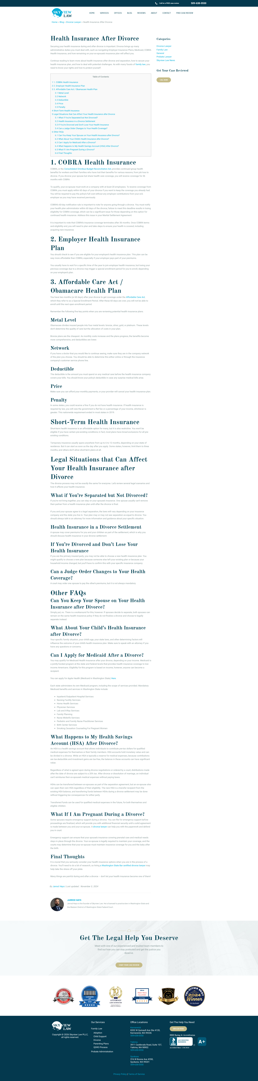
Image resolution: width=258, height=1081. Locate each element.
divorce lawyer (100, 826)
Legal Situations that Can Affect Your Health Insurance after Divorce (83, 114)
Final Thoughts (63, 153)
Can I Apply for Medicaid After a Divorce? (75, 142)
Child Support (100, 1036)
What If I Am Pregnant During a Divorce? (75, 149)
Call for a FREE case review (169, 3)
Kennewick (135, 1027)
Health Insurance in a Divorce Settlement (75, 121)
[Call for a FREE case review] (156, 3)
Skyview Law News (166, 60)
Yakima (134, 1042)
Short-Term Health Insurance (65, 110)
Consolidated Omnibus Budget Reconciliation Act (87, 169)
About (154, 13)
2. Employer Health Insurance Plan (68, 85)
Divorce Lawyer (73, 22)
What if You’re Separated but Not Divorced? (76, 117)
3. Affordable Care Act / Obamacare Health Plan (74, 89)
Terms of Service (136, 1074)
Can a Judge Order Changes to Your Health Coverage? (81, 128)
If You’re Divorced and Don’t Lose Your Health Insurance (82, 124)
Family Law (162, 49)
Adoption (98, 1032)
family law (141, 64)
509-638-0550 (198, 3)
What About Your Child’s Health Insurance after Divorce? (82, 139)
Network (60, 96)
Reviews (141, 13)
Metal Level (62, 93)
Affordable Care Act (135, 297)
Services (104, 13)
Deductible (61, 99)
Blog (129, 13)
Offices (118, 13)
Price (59, 103)
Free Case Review (184, 13)
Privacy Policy (120, 1074)
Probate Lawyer (164, 56)
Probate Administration (102, 1051)
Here (113, 678)
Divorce (97, 1040)
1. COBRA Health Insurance (65, 82)
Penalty (60, 107)
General (160, 53)
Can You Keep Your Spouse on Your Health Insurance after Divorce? (87, 135)
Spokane (134, 1056)
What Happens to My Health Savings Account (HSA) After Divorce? (87, 146)
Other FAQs (58, 131)
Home (92, 13)
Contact (166, 13)
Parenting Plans (101, 1043)
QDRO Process (101, 1047)
